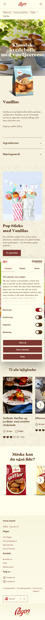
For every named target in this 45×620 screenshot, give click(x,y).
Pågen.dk (7, 12)
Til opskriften (12, 253)
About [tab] (36, 268)
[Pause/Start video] (40, 24)
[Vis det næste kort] (40, 405)
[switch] (38, 317)
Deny (22, 357)
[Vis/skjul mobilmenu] (40, 4)
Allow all (22, 343)
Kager (33, 12)
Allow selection (22, 350)
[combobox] (15, 598)
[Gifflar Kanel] (16, 479)
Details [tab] (22, 268)
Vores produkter (21, 12)
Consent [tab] (8, 268)
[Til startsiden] (23, 4)
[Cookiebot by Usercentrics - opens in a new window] (32, 261)
